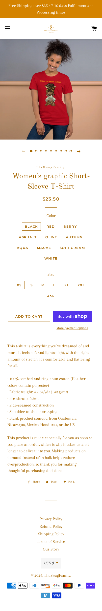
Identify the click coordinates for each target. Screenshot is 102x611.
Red (51, 226)
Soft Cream (72, 248)
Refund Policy (51, 526)
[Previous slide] (23, 151)
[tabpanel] (51, 89)
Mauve (44, 248)
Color (51, 215)
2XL (81, 285)
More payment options (72, 328)
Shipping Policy (51, 533)
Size (51, 274)
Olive (51, 237)
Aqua (22, 248)
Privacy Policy (51, 518)
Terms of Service (51, 541)
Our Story (51, 549)
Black (31, 226)
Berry (70, 226)
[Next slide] (78, 151)
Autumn (74, 237)
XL (66, 285)
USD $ (49, 563)
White (51, 258)
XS (19, 285)
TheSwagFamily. (57, 575)
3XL (50, 296)
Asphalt (28, 237)
